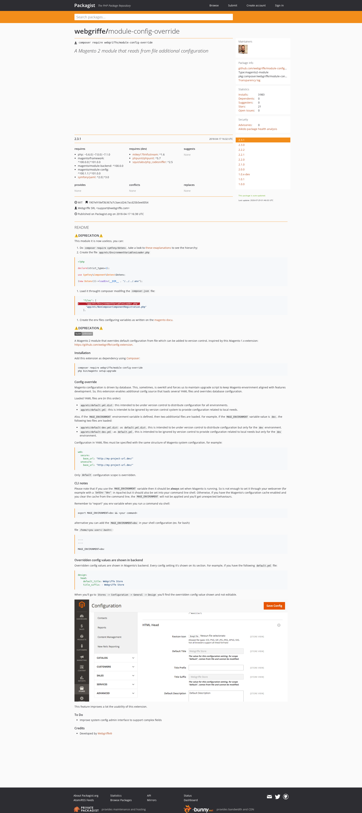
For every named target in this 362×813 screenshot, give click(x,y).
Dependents (246, 98)
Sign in (279, 5)
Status (188, 795)
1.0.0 (242, 184)
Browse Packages (121, 800)
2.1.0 (242, 164)
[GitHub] (285, 796)
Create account (256, 5)
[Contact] (269, 796)
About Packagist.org (86, 795)
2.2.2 (242, 149)
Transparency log (249, 80)
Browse (214, 5)
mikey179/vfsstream (145, 154)
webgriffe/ (91, 31)
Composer (133, 358)
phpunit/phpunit (143, 158)
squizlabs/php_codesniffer (149, 162)
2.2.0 (242, 159)
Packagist (84, 5)
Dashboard (191, 800)
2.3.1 (242, 140)
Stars (242, 106)
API (149, 795)
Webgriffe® (105, 733)
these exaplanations (158, 248)
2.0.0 (242, 169)
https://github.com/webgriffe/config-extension (103, 344)
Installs (243, 94)
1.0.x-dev (244, 174)
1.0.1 (242, 179)
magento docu (163, 320)
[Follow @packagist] (277, 796)
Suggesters (245, 102)
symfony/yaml (86, 177)
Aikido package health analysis (258, 129)
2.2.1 (242, 154)
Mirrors (151, 800)
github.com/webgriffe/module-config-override (267, 68)
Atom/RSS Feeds (84, 800)
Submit (232, 5)
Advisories (245, 125)
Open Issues (246, 110)
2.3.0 (242, 145)
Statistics (116, 795)
